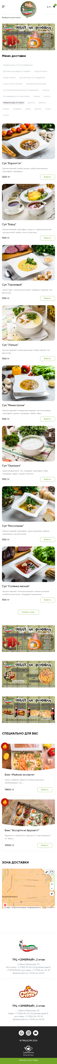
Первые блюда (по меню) (13, 103)
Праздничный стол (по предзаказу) (18, 65)
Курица (6, 109)
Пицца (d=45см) (40, 71)
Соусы (6, 115)
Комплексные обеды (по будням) (16, 71)
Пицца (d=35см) (9, 78)
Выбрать (47, 177)
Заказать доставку (28, 1060)
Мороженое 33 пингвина (36, 84)
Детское (38, 109)
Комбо (28, 109)
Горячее (36, 96)
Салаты (47, 96)
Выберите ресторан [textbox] (11, 18)
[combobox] (15, 18)
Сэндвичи (17, 109)
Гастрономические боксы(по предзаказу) (20, 90)
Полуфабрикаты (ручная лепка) (16, 96)
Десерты (42, 103)
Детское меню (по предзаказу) (32, 78)
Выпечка (31, 103)
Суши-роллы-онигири (12, 84)
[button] (22, 45)
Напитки (45, 90)
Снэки (48, 109)
